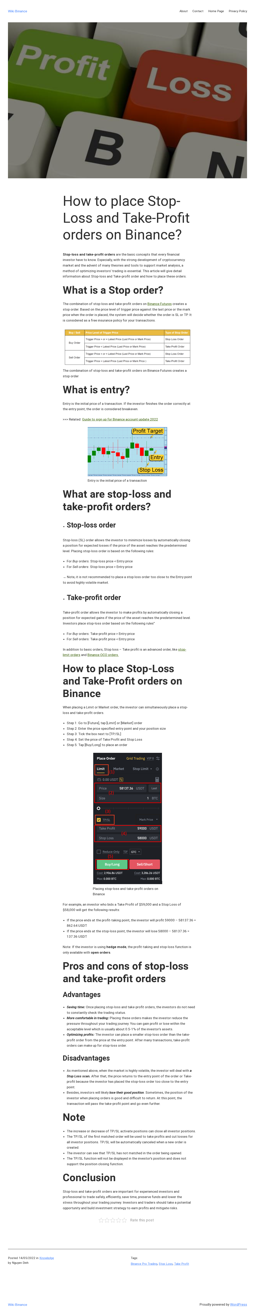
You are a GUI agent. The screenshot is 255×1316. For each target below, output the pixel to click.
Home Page (216, 11)
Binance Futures (159, 304)
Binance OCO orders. (103, 655)
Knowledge (46, 1258)
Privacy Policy (238, 11)
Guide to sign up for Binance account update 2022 (120, 419)
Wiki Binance (17, 11)
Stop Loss (166, 1264)
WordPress (238, 1304)
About (183, 11)
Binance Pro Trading (144, 1264)
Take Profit (181, 1264)
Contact (197, 11)
